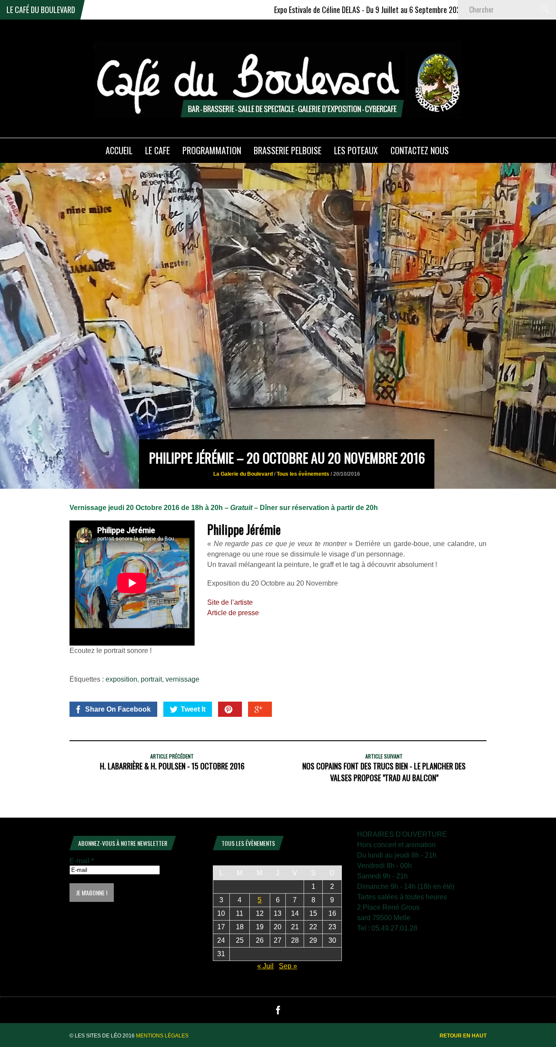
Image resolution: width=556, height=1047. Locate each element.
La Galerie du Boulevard (243, 474)
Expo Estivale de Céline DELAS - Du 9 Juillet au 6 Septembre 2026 (325, 9)
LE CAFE (157, 150)
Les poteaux (356, 150)
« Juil (265, 966)
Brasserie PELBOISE (287, 150)
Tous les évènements (303, 474)
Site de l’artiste (230, 602)
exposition (121, 679)
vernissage (182, 679)
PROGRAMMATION (211, 150)
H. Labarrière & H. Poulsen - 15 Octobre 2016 (172, 766)
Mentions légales (162, 1036)
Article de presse (233, 612)
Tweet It (193, 709)
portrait (151, 679)
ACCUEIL (119, 150)
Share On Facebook (118, 709)
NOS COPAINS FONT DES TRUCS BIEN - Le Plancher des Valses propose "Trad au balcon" (384, 771)
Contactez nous (420, 150)
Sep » (288, 966)
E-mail (82, 861)
